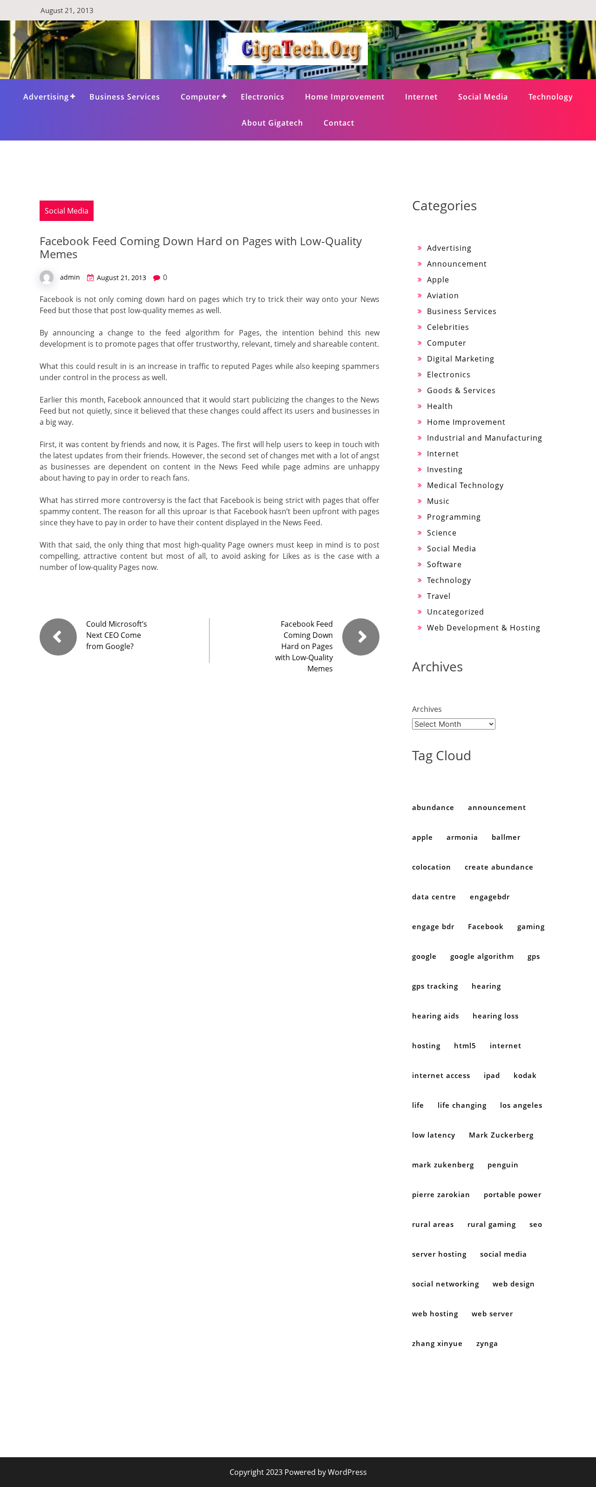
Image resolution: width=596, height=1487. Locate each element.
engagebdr (490, 896)
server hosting (439, 1254)
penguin (503, 1164)
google (424, 956)
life (418, 1105)
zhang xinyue (437, 1343)
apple (422, 837)
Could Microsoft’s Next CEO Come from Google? (116, 635)
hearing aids (435, 1015)
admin (70, 277)
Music (438, 501)
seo (535, 1224)
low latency (433, 1134)
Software (444, 564)
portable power (513, 1194)
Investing (445, 469)
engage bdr (433, 926)
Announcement (457, 264)
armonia (462, 837)
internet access (441, 1075)
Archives (427, 709)
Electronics (262, 97)
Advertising (46, 97)
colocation (431, 866)
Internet (421, 97)
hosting (426, 1045)
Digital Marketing (460, 359)
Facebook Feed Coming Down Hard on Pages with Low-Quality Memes (304, 646)
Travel (439, 596)
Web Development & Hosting (484, 628)
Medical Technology (465, 485)
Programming (454, 517)
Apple (438, 280)
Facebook (486, 926)
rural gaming (491, 1224)
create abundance (499, 866)
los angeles (521, 1105)
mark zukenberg (443, 1164)
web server (492, 1313)
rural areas (433, 1224)
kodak (525, 1075)
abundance (433, 807)
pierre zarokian (441, 1194)
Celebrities (448, 327)
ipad (492, 1075)
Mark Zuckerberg (501, 1134)
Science (442, 533)
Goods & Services (461, 390)
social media (503, 1254)
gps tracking (435, 986)
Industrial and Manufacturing (484, 438)
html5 (465, 1045)
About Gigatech (272, 123)
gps (534, 956)
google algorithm (482, 956)
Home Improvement (345, 97)
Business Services (124, 97)
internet (506, 1045)
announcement (497, 807)
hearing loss (496, 1015)
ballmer (506, 837)
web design (514, 1283)
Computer (200, 97)
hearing (486, 986)
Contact (339, 123)
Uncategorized (455, 612)
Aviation (443, 295)
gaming (531, 926)
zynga (487, 1343)
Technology (550, 97)
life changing (462, 1105)
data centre (434, 896)
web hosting (435, 1313)
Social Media (483, 97)
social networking (445, 1283)
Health (440, 406)
